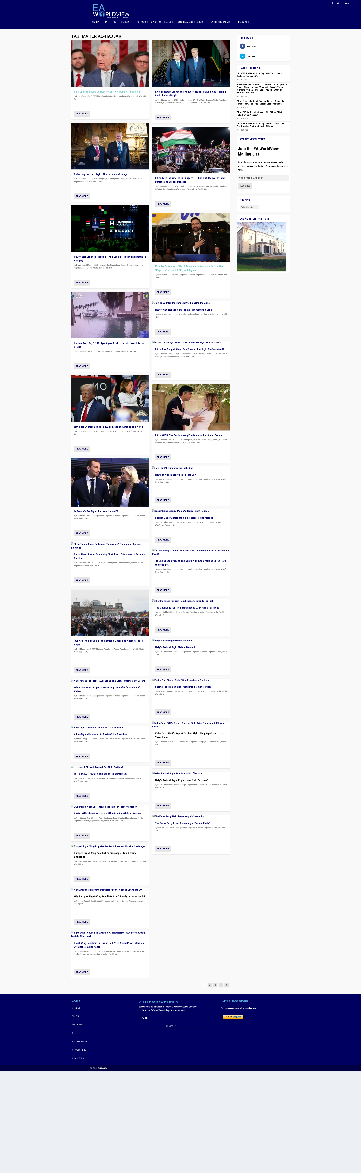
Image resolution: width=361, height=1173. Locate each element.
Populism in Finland (212, 827)
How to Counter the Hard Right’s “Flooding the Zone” (184, 309)
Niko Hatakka (162, 827)
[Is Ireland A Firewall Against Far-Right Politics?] (110, 767)
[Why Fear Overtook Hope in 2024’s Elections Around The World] (110, 398)
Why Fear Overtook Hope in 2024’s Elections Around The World (108, 426)
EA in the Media (221, 22)
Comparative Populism (113, 861)
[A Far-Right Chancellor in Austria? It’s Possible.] (110, 728)
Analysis (102, 178)
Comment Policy (79, 1050)
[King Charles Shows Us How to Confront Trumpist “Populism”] (110, 63)
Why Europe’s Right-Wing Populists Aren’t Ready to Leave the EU (109, 896)
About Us (76, 1008)
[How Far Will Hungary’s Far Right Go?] (191, 468)
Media (140, 562)
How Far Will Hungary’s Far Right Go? (175, 474)
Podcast (243, 22)
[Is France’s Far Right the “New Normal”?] (110, 482)
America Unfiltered (190, 22)
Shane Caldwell (163, 612)
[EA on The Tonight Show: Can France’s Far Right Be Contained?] (191, 343)
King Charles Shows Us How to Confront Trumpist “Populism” (107, 91)
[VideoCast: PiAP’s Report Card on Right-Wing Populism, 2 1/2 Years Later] (191, 725)
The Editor (76, 1016)
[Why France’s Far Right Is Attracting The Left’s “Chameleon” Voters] (110, 681)
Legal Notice (77, 1024)
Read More (82, 113)
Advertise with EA (79, 1041)
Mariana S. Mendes (165, 691)
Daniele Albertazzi (83, 861)
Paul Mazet (80, 516)
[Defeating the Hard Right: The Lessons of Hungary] (110, 146)
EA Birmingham (112, 178)
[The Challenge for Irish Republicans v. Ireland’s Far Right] (191, 601)
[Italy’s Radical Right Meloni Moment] (191, 641)
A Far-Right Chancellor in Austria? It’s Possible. (100, 734)
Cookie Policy (78, 1058)
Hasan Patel (81, 96)
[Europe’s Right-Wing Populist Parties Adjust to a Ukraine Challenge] (110, 846)
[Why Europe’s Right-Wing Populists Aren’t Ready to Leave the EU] (110, 890)
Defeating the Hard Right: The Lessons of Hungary (102, 174)
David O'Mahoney (83, 778)
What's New (97, 268)
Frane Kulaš (81, 739)
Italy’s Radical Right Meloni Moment (175, 647)
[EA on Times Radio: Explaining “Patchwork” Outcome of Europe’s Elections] (110, 546)
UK (134, 96)
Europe (123, 178)
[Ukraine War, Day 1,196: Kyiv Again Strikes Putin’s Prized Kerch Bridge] (110, 315)
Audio (101, 562)
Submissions (77, 1033)
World (125, 22)
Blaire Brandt (81, 265)
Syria (95, 22)
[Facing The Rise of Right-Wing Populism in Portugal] (191, 680)
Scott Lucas (81, 351)
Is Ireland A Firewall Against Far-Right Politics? (100, 773)
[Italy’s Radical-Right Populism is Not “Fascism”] (191, 773)
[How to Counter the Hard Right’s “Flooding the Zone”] (191, 303)
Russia (123, 351)
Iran (106, 22)
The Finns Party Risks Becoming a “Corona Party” (182, 823)
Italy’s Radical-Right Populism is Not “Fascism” (181, 780)
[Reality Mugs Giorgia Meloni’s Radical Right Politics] (191, 511)
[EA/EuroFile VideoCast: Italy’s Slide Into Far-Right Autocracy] (110, 807)
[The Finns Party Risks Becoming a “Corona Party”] (191, 816)
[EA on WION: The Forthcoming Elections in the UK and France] (191, 407)
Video (187, 103)
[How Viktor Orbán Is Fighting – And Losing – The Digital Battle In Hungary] (110, 228)
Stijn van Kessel (83, 901)
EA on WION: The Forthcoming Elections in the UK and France (188, 435)
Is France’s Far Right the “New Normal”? (96, 511)
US (115, 22)
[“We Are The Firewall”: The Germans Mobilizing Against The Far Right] (110, 613)
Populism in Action (105, 96)
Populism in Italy (96, 821)
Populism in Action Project (155, 22)
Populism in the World (123, 96)
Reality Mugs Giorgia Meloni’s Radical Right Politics (184, 517)
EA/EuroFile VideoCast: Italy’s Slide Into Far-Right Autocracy (108, 813)
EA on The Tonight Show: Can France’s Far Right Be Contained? (189, 349)
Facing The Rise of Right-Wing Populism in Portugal (183, 686)
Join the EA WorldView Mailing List (258, 151)
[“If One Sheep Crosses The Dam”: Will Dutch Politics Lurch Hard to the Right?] (191, 552)
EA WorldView (102, 1068)
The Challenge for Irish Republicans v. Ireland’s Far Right (187, 607)
